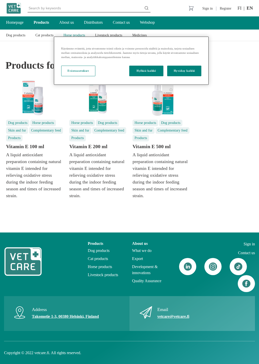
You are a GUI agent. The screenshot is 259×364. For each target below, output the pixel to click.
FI (240, 8)
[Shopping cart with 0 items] (191, 8)
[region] (131, 60)
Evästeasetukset (78, 70)
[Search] (146, 8)
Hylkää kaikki (146, 70)
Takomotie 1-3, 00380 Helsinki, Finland (65, 316)
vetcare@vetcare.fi (173, 316)
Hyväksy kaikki (184, 70)
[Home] (13, 8)
